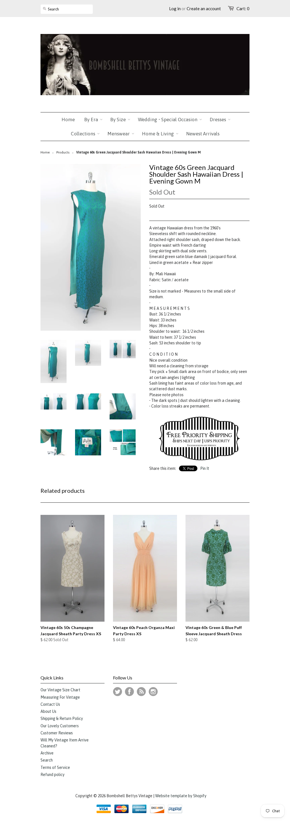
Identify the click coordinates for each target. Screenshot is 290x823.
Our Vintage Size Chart (60, 690)
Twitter (117, 691)
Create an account (204, 8)
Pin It (204, 468)
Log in (175, 8)
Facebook (129, 691)
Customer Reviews (56, 733)
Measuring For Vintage (60, 697)
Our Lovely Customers (59, 726)
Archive (47, 753)
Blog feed (141, 691)
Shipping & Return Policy (61, 718)
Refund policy (52, 774)
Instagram (153, 691)
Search (46, 760)
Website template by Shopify (180, 796)
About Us (48, 711)
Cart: (243, 8)
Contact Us (50, 704)
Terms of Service (55, 767)
